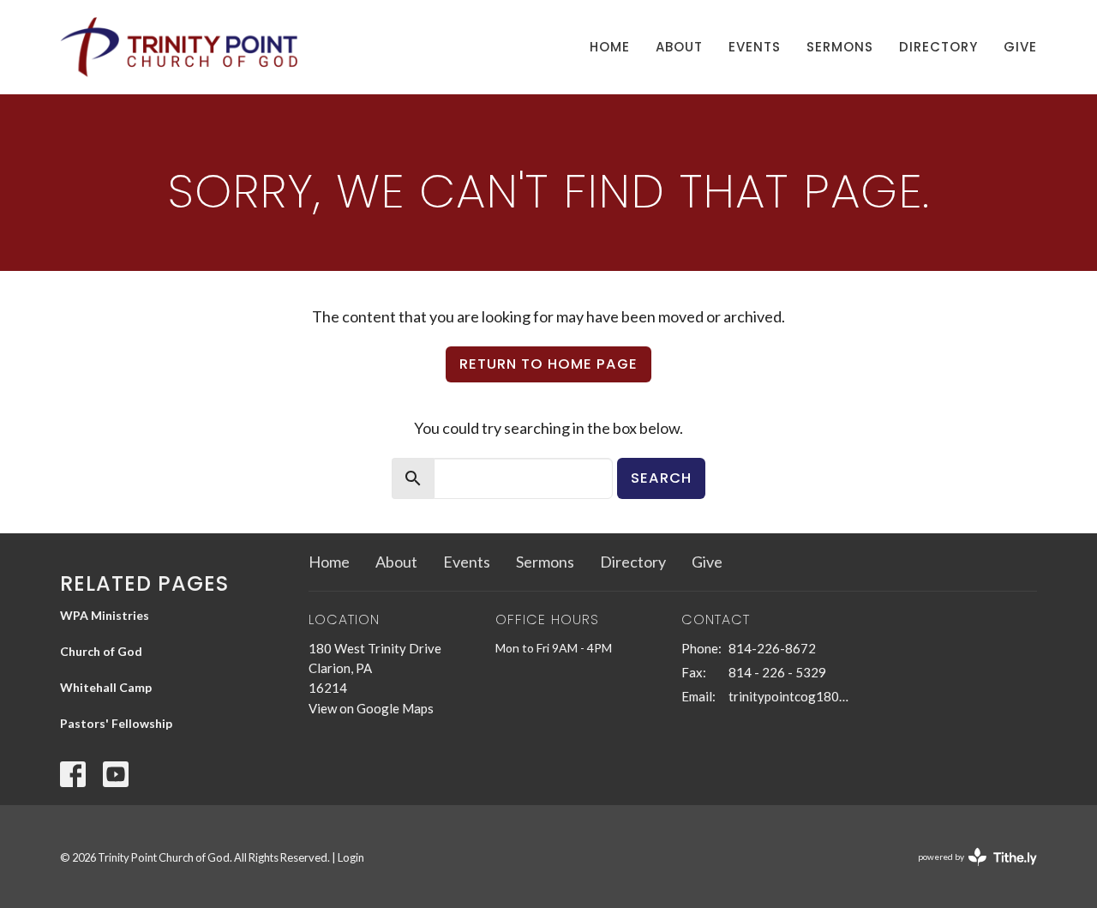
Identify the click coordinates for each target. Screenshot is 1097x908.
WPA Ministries (104, 615)
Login (351, 857)
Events (754, 47)
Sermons (839, 47)
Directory (938, 47)
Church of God (101, 651)
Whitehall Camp (106, 687)
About (679, 47)
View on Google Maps (371, 708)
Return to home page (548, 364)
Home (610, 47)
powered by (969, 871)
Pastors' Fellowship (116, 723)
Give (1020, 47)
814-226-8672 (772, 648)
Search (661, 478)
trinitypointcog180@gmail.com (789, 696)
